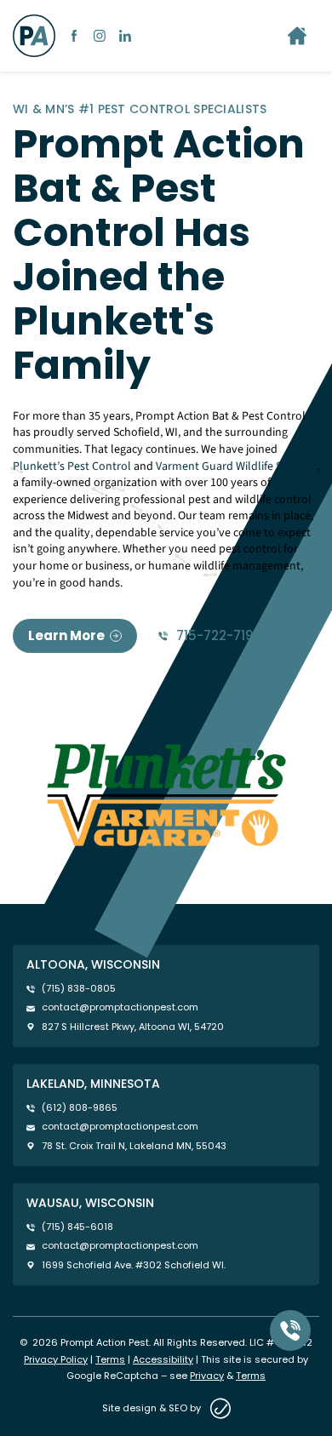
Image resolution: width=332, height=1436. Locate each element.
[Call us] (290, 1330)
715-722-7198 (219, 636)
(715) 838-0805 (79, 988)
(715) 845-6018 (77, 1227)
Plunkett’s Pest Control (72, 466)
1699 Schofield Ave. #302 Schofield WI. (134, 1265)
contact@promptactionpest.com (120, 1007)
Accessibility (163, 1359)
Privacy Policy (56, 1359)
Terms (110, 1359)
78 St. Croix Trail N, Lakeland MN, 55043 (134, 1146)
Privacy (207, 1375)
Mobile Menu (297, 35)
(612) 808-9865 (79, 1107)
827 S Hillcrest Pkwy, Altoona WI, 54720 (133, 1027)
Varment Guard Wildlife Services (236, 466)
